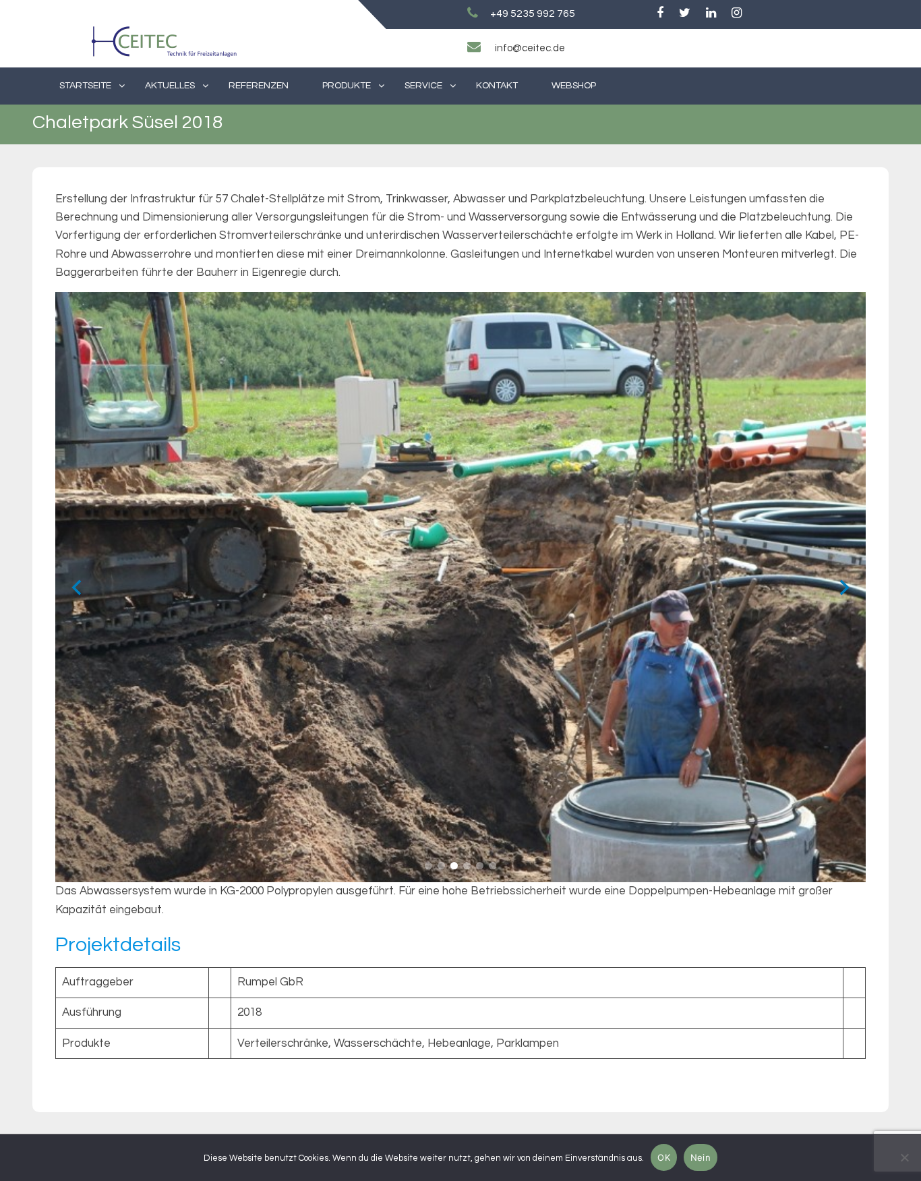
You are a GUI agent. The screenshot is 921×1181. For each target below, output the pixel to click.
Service (423, 85)
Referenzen (259, 85)
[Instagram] (736, 13)
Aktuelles (170, 85)
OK (663, 1157)
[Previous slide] (76, 587)
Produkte (346, 85)
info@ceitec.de (530, 48)
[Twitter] (684, 13)
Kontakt (497, 85)
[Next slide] (844, 587)
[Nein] (904, 1157)
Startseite (85, 85)
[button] (428, 865)
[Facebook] (660, 13)
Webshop (574, 85)
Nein (700, 1157)
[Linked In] (711, 13)
